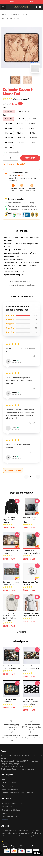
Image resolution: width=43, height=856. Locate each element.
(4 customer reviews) (21, 99)
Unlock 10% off (5, 845)
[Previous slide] (4, 47)
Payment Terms (7, 807)
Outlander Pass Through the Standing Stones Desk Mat (31, 702)
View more (21, 632)
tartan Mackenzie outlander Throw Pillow (29, 519)
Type (5, 107)
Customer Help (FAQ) (9, 816)
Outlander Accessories (18, 14)
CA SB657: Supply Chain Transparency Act (17, 792)
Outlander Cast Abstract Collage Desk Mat (31, 668)
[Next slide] (38, 47)
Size (4, 115)
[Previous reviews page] (26, 477)
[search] (35, 7)
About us (5, 779)
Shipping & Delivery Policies (12, 803)
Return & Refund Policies (11, 810)
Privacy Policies (7, 786)
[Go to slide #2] (27, 80)
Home (3, 14)
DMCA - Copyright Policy (11, 789)
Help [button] (38, 853)
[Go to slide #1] (15, 80)
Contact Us (6, 813)
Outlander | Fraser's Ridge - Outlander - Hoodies (10, 519)
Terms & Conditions (9, 783)
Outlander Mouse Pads (10, 18)
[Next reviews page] (38, 477)
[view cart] (39, 7)
